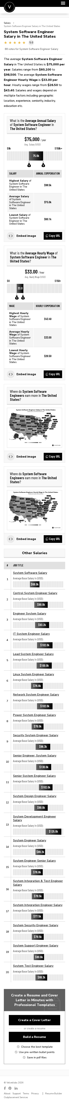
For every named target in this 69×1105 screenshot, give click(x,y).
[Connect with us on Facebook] (5, 1088)
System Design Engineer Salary (34, 796)
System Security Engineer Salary (35, 925)
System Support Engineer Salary (35, 945)
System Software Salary (30, 572)
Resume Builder (53, 1093)
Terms (26, 1093)
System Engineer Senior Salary (34, 860)
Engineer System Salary (29, 613)
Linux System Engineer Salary (33, 674)
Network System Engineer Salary (36, 694)
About (7, 1093)
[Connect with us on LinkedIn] (16, 1088)
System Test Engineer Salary (33, 965)
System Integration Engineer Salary (37, 905)
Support (16, 1093)
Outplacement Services (16, 1097)
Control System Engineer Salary (35, 593)
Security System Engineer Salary (35, 735)
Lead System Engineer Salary (33, 654)
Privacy (35, 1093)
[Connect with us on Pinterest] (10, 1088)
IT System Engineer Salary (31, 633)
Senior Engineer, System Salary (34, 755)
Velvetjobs (9, 6)
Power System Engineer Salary (34, 715)
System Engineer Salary (29, 840)
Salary (7, 23)
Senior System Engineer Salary (34, 775)
